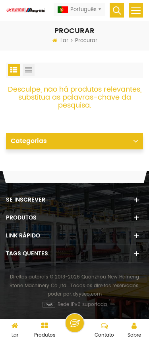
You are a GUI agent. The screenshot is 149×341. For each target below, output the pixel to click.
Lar (64, 41)
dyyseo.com (87, 294)
